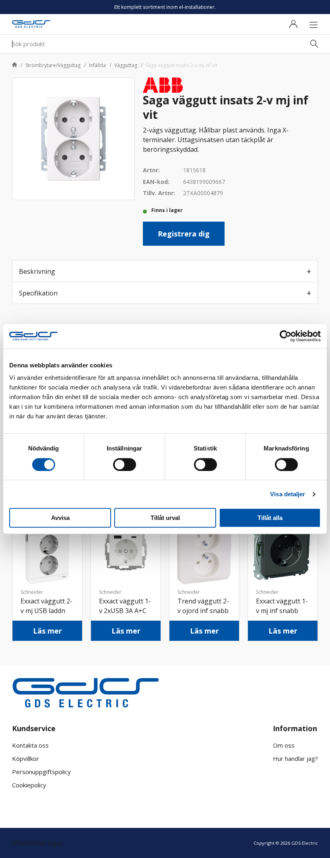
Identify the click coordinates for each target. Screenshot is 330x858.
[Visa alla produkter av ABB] (163, 84)
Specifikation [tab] (38, 293)
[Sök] (314, 44)
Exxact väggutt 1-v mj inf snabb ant (282, 611)
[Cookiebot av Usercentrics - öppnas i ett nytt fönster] (285, 336)
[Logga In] (293, 24)
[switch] (124, 464)
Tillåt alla (270, 517)
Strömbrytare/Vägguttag (52, 65)
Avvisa (60, 517)
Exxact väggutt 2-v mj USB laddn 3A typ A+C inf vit (46, 611)
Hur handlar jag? (295, 758)
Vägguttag (125, 65)
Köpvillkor (25, 758)
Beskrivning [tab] (37, 271)
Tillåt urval (165, 517)
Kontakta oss (30, 745)
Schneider (32, 592)
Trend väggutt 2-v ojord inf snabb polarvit (203, 611)
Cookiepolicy (29, 785)
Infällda (97, 65)
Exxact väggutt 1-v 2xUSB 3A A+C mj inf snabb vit (125, 611)
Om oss (284, 745)
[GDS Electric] (31, 24)
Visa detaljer (287, 494)
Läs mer (47, 631)
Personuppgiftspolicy (41, 772)
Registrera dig (184, 233)
